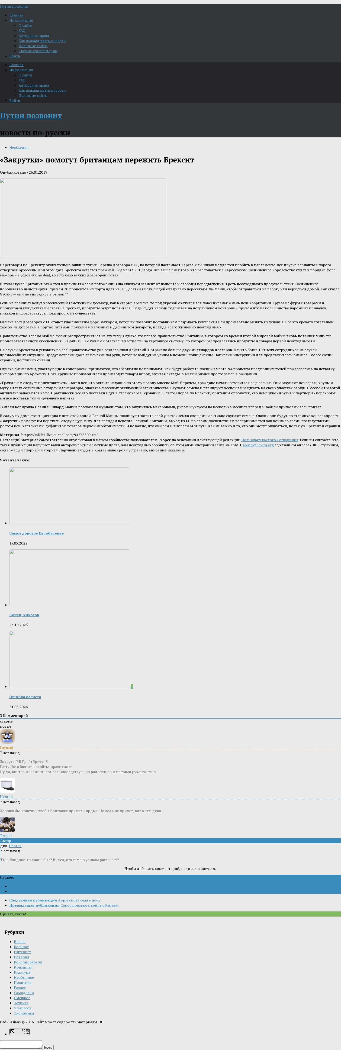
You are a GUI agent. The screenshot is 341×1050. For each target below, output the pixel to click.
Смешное (22, 997)
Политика (22, 982)
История (21, 956)
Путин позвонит (14, 6)
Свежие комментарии (38, 50)
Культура (22, 972)
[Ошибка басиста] (70, 686)
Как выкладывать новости (42, 40)
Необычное (19, 147)
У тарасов (22, 1008)
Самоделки (24, 992)
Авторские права (34, 35)
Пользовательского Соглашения (269, 439)
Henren (15, 845)
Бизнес (20, 941)
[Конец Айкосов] (69, 604)
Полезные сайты (33, 45)
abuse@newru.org (258, 444)
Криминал (23, 967)
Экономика (24, 1013)
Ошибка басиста (25, 696)
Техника (21, 1002)
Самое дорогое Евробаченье (36, 533)
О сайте (25, 25)
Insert (48, 1047)
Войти (14, 55)
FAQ (22, 30)
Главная (16, 15)
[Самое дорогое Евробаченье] (69, 522)
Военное (21, 946)
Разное (20, 987)
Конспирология (28, 962)
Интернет (22, 951)
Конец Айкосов (24, 614)
